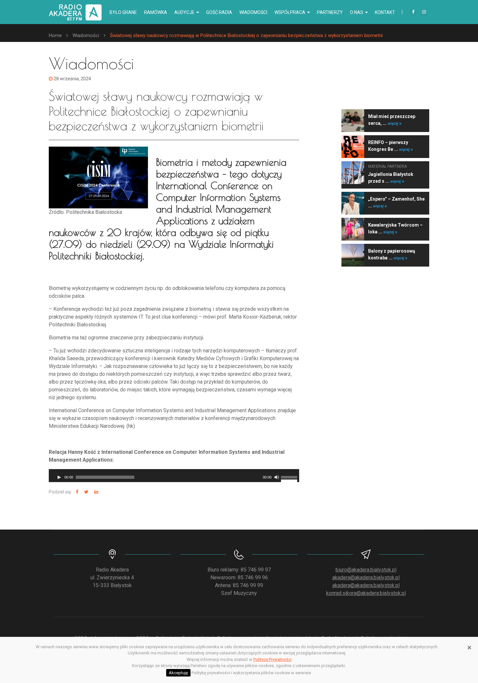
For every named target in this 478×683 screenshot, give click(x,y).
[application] (174, 475)
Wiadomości (253, 12)
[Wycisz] (276, 477)
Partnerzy (330, 12)
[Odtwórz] (59, 477)
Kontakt (385, 12)
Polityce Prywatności (272, 659)
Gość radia (219, 12)
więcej (393, 123)
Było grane (123, 12)
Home (55, 35)
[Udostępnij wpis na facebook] (76, 492)
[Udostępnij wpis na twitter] (85, 492)
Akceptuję (178, 672)
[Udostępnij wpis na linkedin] (95, 492)
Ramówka (155, 12)
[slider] (290, 476)
